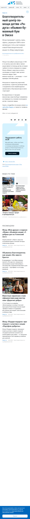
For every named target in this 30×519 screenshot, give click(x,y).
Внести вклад (12, 153)
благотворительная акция (12, 164)
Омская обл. (11, 161)
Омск (6, 161)
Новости (4, 13)
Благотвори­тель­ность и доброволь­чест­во (13, 53)
